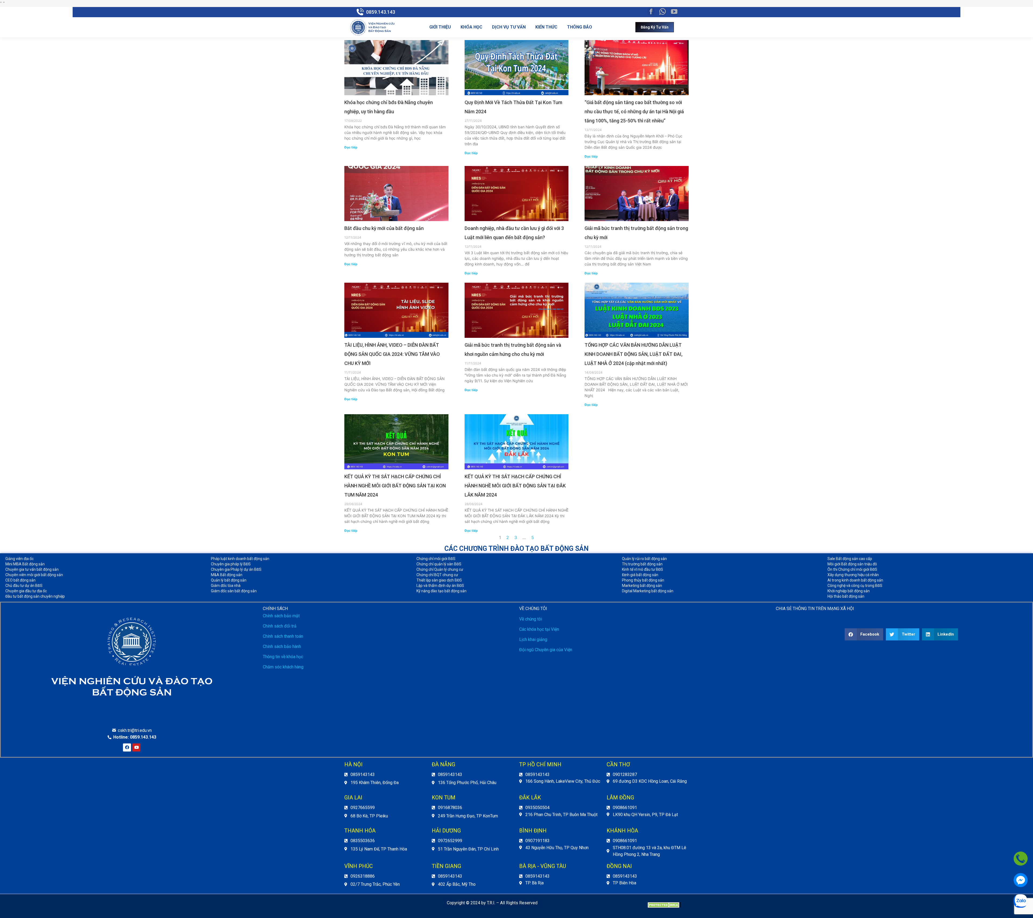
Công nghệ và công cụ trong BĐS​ (854, 585)
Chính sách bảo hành (282, 646)
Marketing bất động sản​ (642, 585)
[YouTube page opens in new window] (674, 11)
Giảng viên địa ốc (19, 559)
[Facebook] (127, 747)
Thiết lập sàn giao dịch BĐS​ (439, 580)
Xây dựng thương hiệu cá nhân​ (853, 575)
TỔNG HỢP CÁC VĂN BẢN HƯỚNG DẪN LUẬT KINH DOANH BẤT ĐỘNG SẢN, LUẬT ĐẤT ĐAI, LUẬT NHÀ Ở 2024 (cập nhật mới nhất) (633, 354)
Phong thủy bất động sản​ (643, 580)
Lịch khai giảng (533, 639)
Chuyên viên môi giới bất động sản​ (34, 575)
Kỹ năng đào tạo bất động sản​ (441, 591)
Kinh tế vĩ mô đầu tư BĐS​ (642, 569)
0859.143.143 (380, 12)
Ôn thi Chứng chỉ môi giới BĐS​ (852, 569)
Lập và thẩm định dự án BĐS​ (440, 585)
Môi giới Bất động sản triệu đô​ (852, 564)
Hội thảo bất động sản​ (845, 596)
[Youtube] (136, 747)
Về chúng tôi (530, 619)
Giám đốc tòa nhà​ (225, 585)
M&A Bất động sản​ (226, 575)
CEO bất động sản (20, 580)
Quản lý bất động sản (228, 580)
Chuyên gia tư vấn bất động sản (32, 569)
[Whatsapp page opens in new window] (662, 11)
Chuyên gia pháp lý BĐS (231, 564)
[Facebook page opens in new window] (651, 11)
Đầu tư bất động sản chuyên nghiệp (35, 596)
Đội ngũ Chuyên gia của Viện (545, 649)
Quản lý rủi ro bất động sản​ (644, 559)
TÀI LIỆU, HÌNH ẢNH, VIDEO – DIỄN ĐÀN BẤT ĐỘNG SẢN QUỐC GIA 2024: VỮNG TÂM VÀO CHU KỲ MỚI (392, 354)
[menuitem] (440, 27)
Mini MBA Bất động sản (25, 564)
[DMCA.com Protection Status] (664, 906)
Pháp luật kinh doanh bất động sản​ (240, 559)
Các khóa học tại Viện (539, 629)
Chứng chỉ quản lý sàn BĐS (438, 564)
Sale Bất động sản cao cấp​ (849, 559)
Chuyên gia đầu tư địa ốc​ (26, 591)
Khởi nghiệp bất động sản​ (848, 591)
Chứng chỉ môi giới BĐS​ (435, 559)
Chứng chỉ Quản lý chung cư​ (439, 569)
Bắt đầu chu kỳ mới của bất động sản (384, 228)
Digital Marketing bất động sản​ (647, 591)
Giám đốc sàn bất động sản (234, 591)
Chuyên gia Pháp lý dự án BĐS (236, 569)
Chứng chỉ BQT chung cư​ (437, 575)
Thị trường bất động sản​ (642, 564)
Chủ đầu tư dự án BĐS (24, 585)
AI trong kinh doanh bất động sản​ (855, 580)
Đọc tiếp (351, 147)
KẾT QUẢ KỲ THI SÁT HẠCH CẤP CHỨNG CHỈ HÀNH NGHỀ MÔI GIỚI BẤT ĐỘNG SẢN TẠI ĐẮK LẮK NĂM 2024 (515, 486)
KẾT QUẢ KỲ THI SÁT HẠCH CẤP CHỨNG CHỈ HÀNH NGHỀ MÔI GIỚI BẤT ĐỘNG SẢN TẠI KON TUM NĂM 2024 (395, 486)
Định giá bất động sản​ (640, 575)
